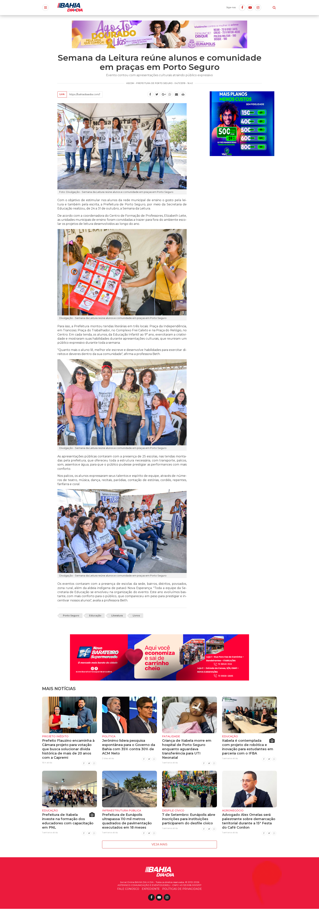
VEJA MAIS (159, 844)
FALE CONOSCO (128, 889)
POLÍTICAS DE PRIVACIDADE (182, 889)
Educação (95, 615)
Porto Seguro (71, 615)
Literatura (117, 615)
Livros (136, 615)
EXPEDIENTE (151, 889)
